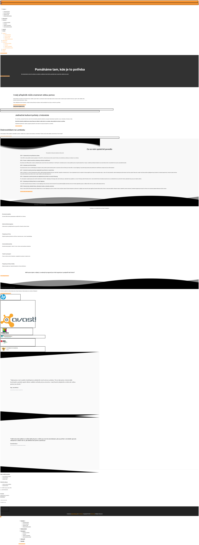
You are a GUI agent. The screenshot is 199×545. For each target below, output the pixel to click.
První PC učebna (7, 13)
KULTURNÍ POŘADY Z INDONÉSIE (19, 106)
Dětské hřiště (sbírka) (8, 16)
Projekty (4, 9)
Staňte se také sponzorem (5, 293)
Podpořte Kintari (5, 485)
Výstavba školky (7, 11)
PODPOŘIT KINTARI (3, 53)
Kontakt (3, 30)
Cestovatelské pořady (8, 27)
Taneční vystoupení (7, 25)
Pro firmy (5, 24)
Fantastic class (6, 14)
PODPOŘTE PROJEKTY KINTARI (26, 191)
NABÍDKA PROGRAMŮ (4, 275)
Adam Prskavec (74, 513)
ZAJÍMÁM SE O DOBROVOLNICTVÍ (19, 107)
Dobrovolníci (4, 18)
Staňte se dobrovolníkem (6, 484)
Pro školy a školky (7, 22)
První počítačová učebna (6, 476)
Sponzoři (4, 29)
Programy (4, 42)
